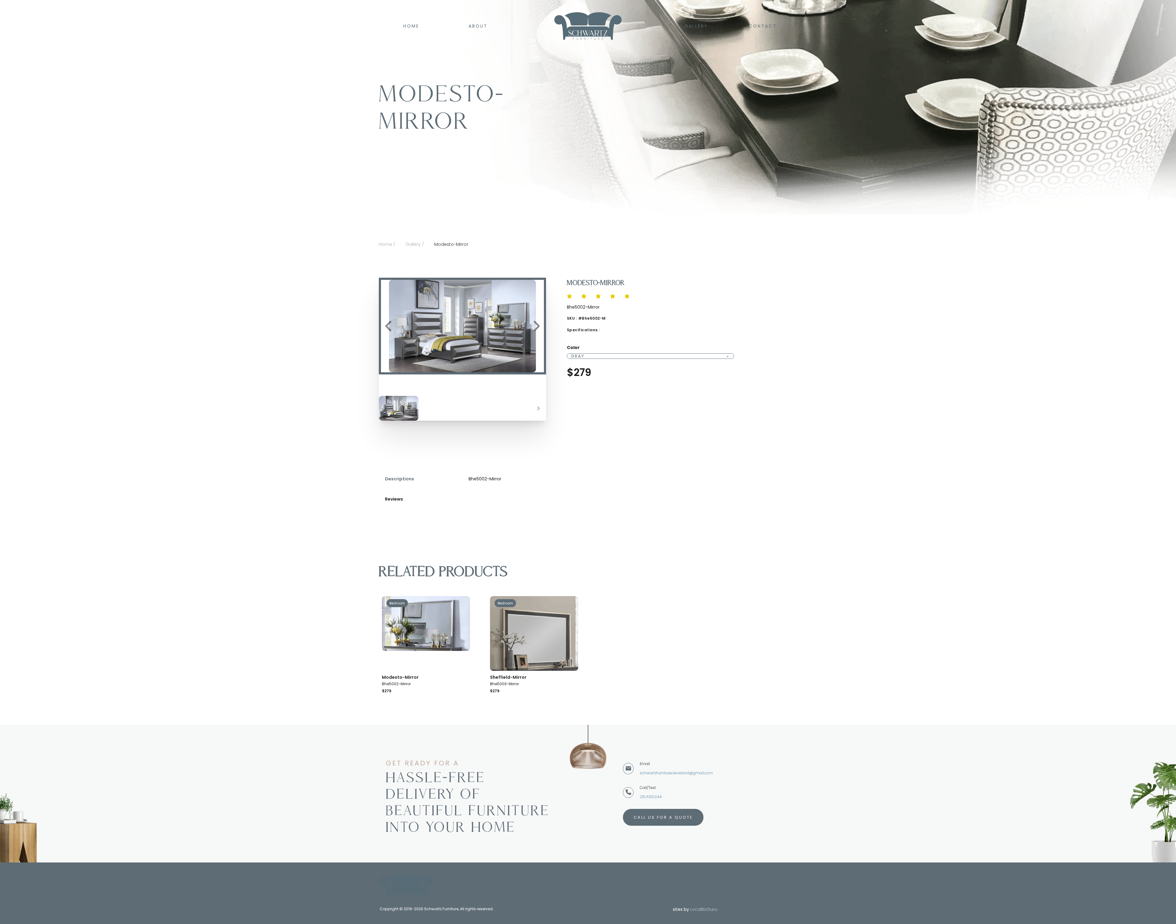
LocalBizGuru (703, 909)
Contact (763, 26)
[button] (462, 326)
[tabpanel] (612, 478)
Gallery (696, 26)
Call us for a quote (663, 817)
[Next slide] (536, 326)
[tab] (399, 481)
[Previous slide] (388, 326)
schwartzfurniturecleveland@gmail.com (676, 773)
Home (411, 26)
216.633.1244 (651, 796)
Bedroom (397, 603)
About (478, 26)
